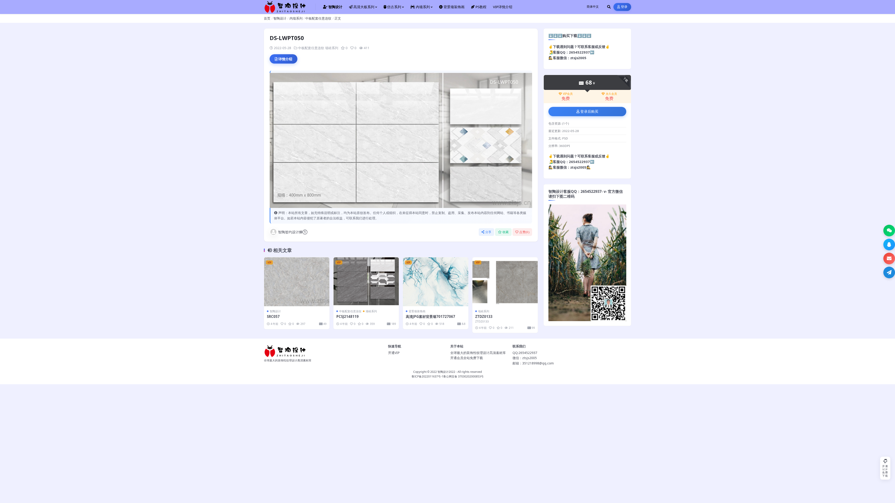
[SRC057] (296, 281)
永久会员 (611, 93)
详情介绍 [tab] (285, 59)
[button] (889, 230)
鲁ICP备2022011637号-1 (427, 376)
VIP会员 (568, 93)
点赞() (524, 232)
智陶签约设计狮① (292, 232)
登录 (624, 7)
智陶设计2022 (446, 372)
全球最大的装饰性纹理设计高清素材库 (478, 352)
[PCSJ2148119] (366, 281)
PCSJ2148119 (347, 316)
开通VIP (393, 352)
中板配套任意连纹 (318, 18)
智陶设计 (279, 18)
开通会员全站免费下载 (466, 358)
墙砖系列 (331, 48)
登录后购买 (589, 111)
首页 (267, 18)
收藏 (506, 232)
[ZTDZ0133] (505, 281)
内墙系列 (296, 18)
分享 (488, 232)
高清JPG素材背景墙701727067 (430, 316)
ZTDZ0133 (483, 316)
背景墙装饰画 (417, 311)
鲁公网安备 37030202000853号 (463, 376)
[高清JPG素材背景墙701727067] (435, 281)
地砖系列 (483, 311)
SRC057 (273, 316)
